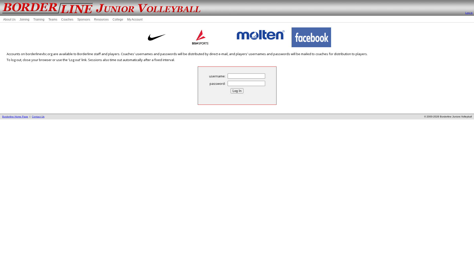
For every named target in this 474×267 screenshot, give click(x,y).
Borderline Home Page (15, 116)
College (118, 19)
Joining (24, 19)
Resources (101, 19)
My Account (134, 19)
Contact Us (38, 116)
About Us (9, 19)
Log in (469, 12)
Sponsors (83, 19)
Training (38, 19)
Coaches (67, 19)
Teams (52, 19)
